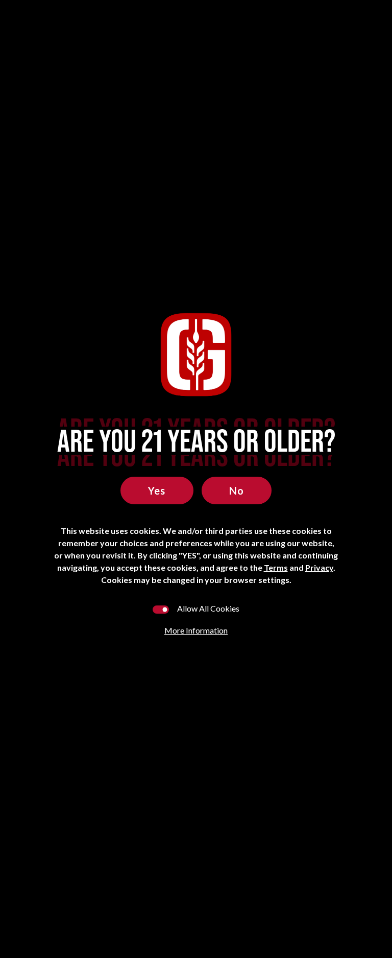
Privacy (319, 567)
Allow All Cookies (208, 608)
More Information (196, 630)
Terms (276, 567)
